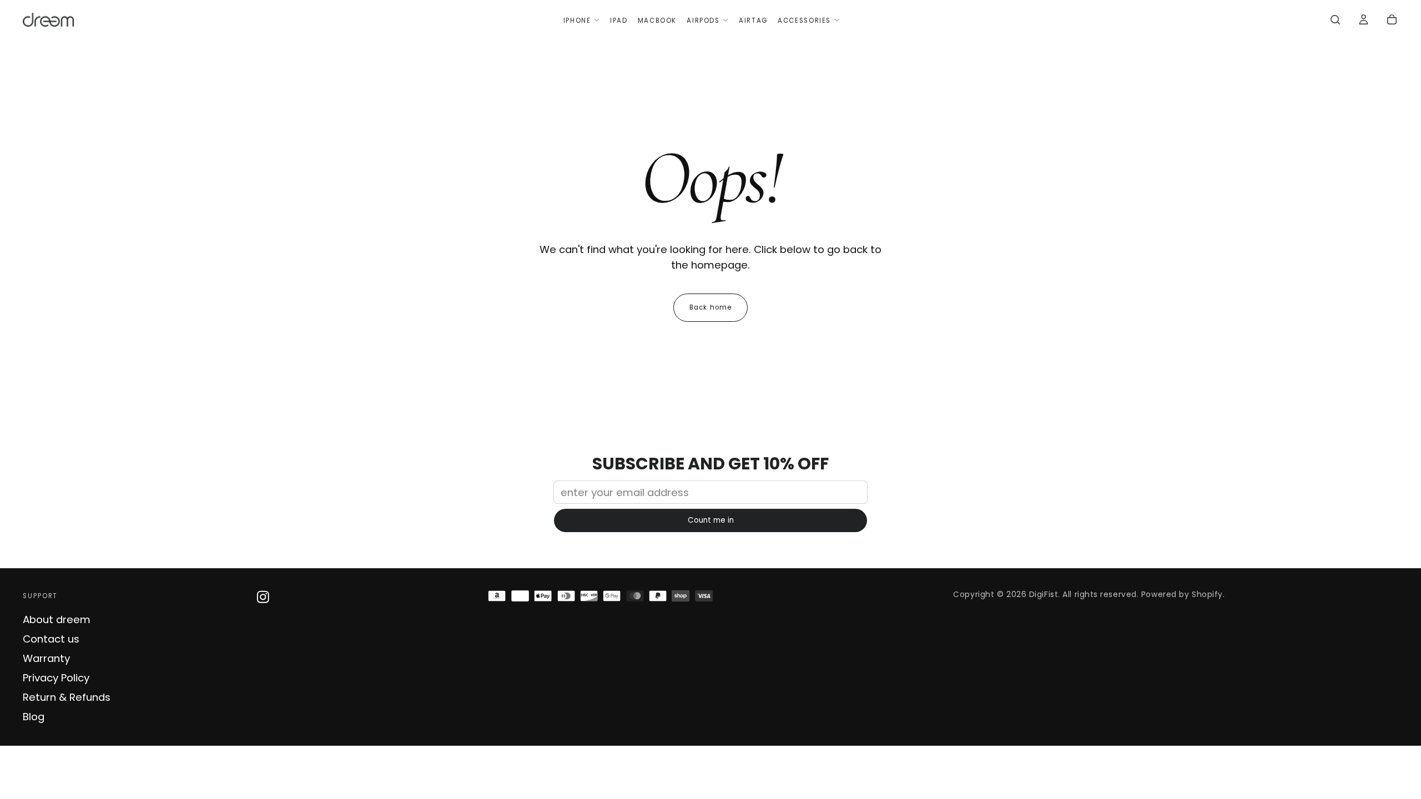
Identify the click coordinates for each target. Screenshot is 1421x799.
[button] (1335, 20)
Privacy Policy (56, 678)
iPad (618, 20)
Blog (33, 717)
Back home (710, 307)
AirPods (703, 20)
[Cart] (1391, 20)
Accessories (804, 20)
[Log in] (1363, 20)
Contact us (51, 639)
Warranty (46, 658)
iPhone (577, 20)
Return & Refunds (66, 697)
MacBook (657, 20)
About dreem (56, 619)
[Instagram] (263, 597)
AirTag (753, 20)
